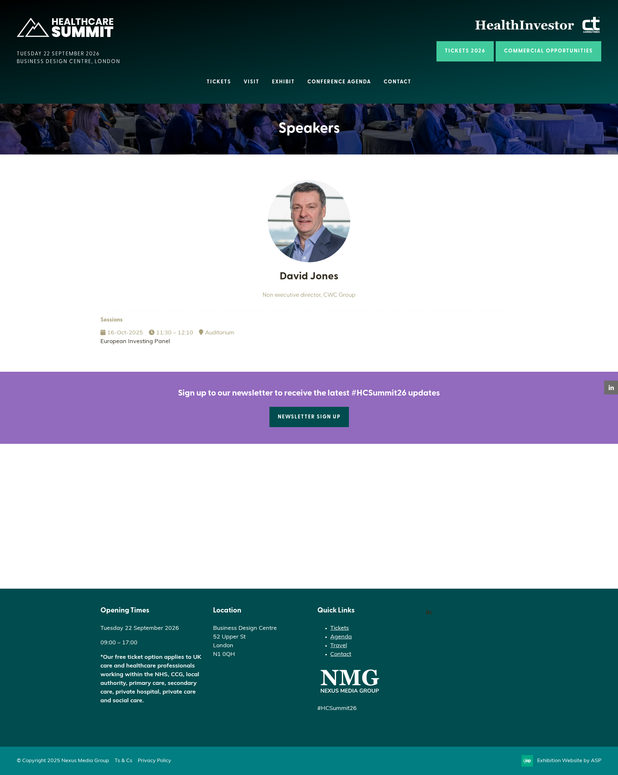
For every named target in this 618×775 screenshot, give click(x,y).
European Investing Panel (135, 342)
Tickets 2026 (465, 51)
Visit (251, 82)
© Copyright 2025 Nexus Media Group (63, 760)
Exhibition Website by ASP (569, 760)
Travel (338, 646)
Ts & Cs (123, 760)
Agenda (341, 637)
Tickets (219, 82)
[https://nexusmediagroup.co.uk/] (349, 694)
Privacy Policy (154, 760)
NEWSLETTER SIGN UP (309, 417)
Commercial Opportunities (548, 51)
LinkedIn (428, 612)
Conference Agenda (339, 82)
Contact (397, 82)
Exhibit (283, 82)
